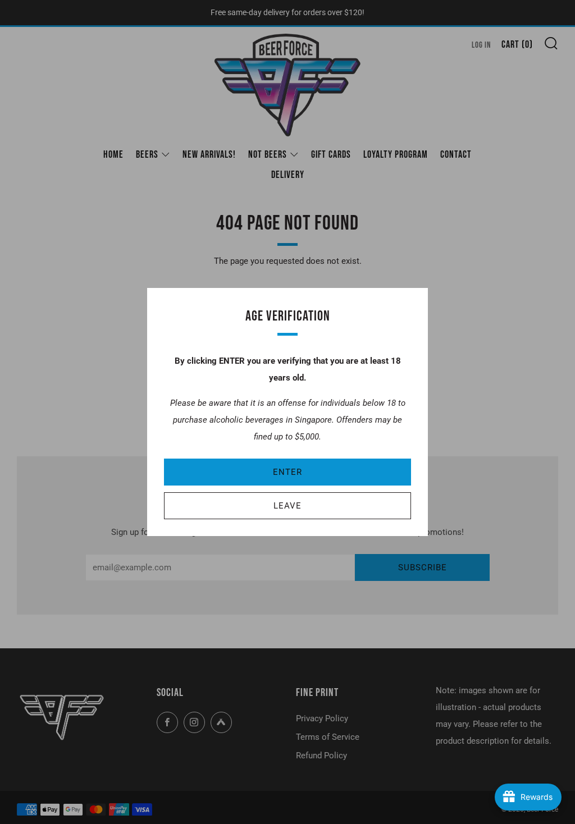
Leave (287, 506)
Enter (287, 472)
